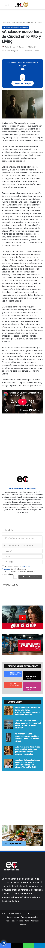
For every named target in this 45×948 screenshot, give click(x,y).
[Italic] (7, 545)
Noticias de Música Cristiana (32, 22)
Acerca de (35, 921)
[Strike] (12, 545)
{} (30, 545)
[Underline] (9, 545)
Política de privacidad (14, 921)
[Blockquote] (21, 545)
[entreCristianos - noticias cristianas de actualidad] (23, 5)
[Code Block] (24, 545)
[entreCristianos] (11, 876)
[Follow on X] (24, 47)
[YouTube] (22, 516)
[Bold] (4, 545)
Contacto (22, 925)
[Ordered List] (15, 545)
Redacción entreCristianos (14, 47)
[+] (33, 545)
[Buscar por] (42, 5)
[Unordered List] (18, 545)
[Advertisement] (23, 15)
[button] (22, 617)
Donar (27, 921)
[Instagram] (25, 516)
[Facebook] (15, 516)
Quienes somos (13, 917)
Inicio (5, 22)
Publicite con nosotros (29, 917)
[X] (19, 516)
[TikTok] (29, 516)
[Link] (27, 545)
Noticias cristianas (14, 22)
